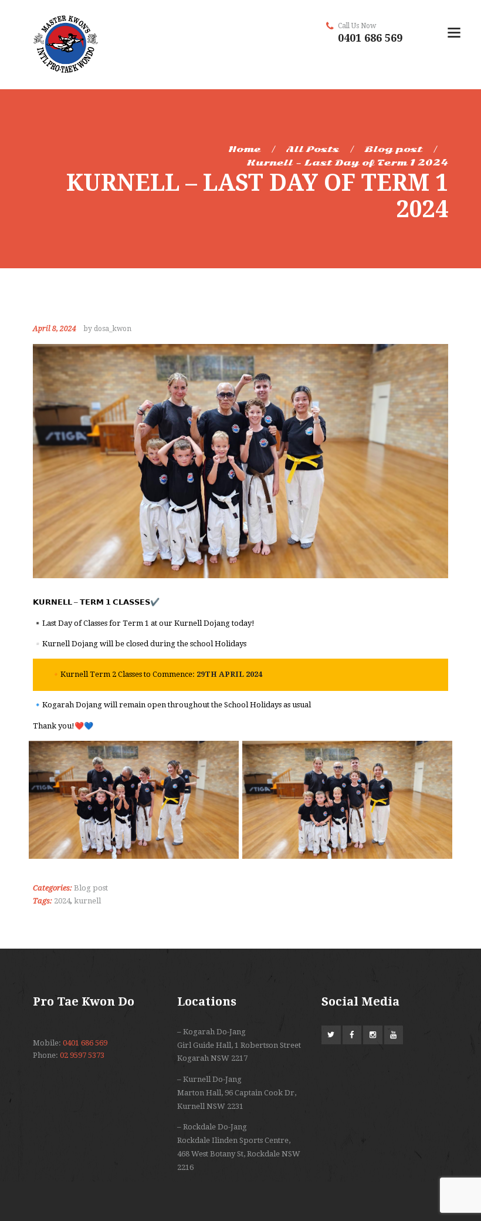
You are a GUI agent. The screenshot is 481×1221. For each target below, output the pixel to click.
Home (244, 149)
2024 (62, 900)
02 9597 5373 (82, 1055)
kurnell (87, 900)
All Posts (312, 149)
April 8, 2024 (54, 329)
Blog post (393, 149)
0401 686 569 (370, 38)
